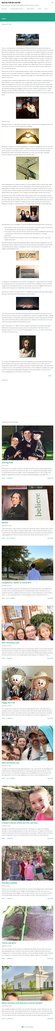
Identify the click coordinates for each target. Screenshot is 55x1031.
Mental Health (30, 8)
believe (5, 522)
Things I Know (43, 90)
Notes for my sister (11, 2)
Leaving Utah (7, 462)
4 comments (9, 478)
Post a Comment (10, 538)
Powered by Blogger (28, 1027)
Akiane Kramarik (37, 329)
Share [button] (50, 375)
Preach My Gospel (15, 329)
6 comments (9, 718)
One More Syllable (9, 883)
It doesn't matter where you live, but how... (20, 823)
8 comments (9, 1018)
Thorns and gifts (9, 943)
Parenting (4, 8)
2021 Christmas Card (10, 642)
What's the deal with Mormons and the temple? (22, 1003)
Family (39, 8)
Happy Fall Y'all (8, 702)
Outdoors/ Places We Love (16, 8)
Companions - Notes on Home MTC (16, 582)
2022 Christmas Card (10, 763)
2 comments (9, 838)
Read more (50, 478)
